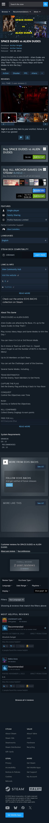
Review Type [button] (7, 580)
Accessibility (10, 767)
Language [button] (6, 585)
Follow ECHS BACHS (18, 478)
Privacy (8, 763)
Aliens (34, 73)
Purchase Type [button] (24, 580)
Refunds (8, 781)
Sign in (4, 129)
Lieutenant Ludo (15, 619)
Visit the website (9, 275)
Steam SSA (9, 738)
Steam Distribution (13, 747)
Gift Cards (9, 752)
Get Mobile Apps (14, 815)
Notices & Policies (12, 772)
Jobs (29, 738)
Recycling (31, 747)
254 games (12, 622)
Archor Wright (16, 45)
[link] (24, 196)
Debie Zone (13, 659)
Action (6, 73)
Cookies (8, 776)
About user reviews (8, 551)
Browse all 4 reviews (24, 700)
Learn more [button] (40, 255)
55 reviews (23, 622)
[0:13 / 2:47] (24, 99)
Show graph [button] (39, 591)
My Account (32, 776)
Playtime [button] (35, 585)
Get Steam (31, 763)
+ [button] (42, 73)
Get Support (32, 772)
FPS (25, 73)
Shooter (16, 73)
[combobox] (26, 4)
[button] (6, 12)
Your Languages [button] (15, 600)
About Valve (32, 733)
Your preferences (24, 551)
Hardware (31, 742)
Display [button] (5, 591)
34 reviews (12, 662)
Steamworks (10, 742)
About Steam (10, 733)
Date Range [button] (21, 585)
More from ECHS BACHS (23, 462)
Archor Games (16, 48)
